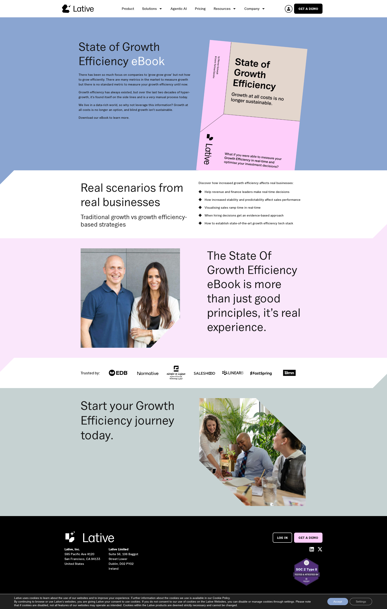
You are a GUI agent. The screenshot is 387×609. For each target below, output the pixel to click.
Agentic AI (179, 9)
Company (252, 9)
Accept (337, 601)
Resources (222, 9)
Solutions (149, 9)
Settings (361, 601)
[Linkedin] (311, 549)
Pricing (200, 9)
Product (128, 9)
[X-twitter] (319, 549)
